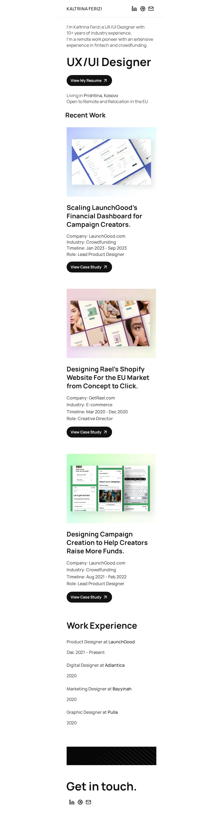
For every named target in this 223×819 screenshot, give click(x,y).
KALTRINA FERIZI (84, 9)
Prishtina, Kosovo (101, 95)
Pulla (113, 712)
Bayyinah (122, 689)
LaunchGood (122, 642)
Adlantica (115, 665)
